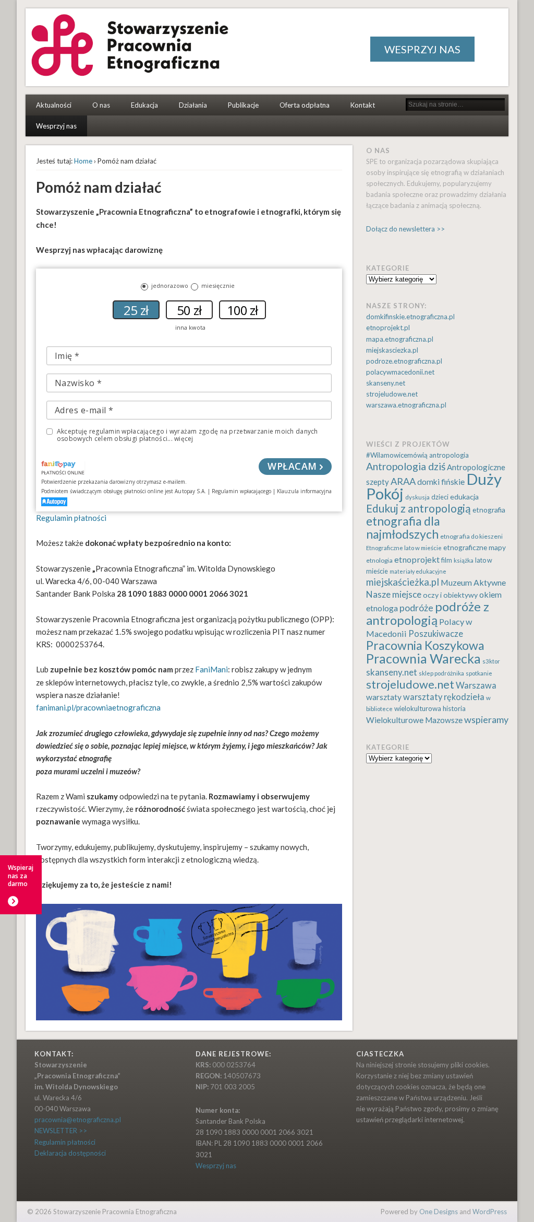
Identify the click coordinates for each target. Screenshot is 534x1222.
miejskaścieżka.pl (402, 582)
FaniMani (211, 669)
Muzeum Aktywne (473, 582)
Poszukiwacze (435, 634)
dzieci (439, 497)
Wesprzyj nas (56, 126)
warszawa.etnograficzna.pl (406, 405)
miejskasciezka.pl (392, 350)
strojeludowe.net (392, 394)
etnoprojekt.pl (388, 327)
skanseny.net (385, 383)
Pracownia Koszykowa (425, 645)
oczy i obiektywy (450, 594)
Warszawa (476, 685)
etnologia (379, 560)
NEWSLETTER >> (60, 1130)
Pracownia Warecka (423, 658)
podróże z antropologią (427, 613)
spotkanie (479, 673)
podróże (416, 607)
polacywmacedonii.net (400, 372)
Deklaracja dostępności (70, 1153)
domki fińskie (441, 481)
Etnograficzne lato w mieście (404, 547)
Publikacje (243, 105)
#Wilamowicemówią (397, 455)
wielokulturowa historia (430, 708)
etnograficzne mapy (474, 547)
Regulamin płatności (71, 517)
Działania (193, 105)
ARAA (403, 481)
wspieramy (486, 719)
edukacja (464, 496)
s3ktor (491, 661)
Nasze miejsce (393, 594)
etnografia (488, 509)
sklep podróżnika (441, 673)
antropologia (449, 455)
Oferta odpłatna (305, 105)
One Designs (438, 1211)
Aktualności (53, 105)
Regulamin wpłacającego (241, 491)
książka (464, 560)
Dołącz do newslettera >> (405, 229)
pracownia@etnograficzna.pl (77, 1119)
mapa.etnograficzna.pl (399, 339)
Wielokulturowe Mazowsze (414, 720)
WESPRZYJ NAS (422, 49)
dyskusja (417, 497)
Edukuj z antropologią (418, 508)
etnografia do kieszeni (471, 536)
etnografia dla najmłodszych (403, 527)
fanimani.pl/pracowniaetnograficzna (98, 707)
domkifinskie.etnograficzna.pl (410, 316)
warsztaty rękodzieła (443, 697)
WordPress (489, 1211)
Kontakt (362, 105)
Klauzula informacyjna (304, 491)
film (446, 560)
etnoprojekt (417, 559)
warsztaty (384, 697)
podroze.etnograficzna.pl (404, 361)
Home (83, 161)
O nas (101, 105)
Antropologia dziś (405, 466)
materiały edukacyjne (418, 571)
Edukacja (144, 105)
